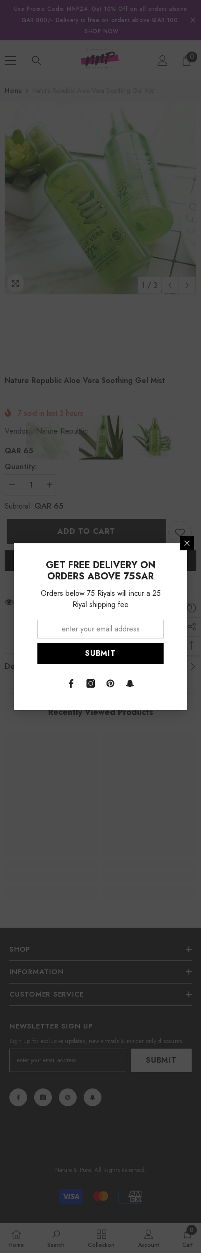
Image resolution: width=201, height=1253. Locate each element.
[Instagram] (90, 683)
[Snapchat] (130, 683)
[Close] (187, 543)
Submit (100, 653)
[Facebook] (71, 683)
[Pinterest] (110, 683)
